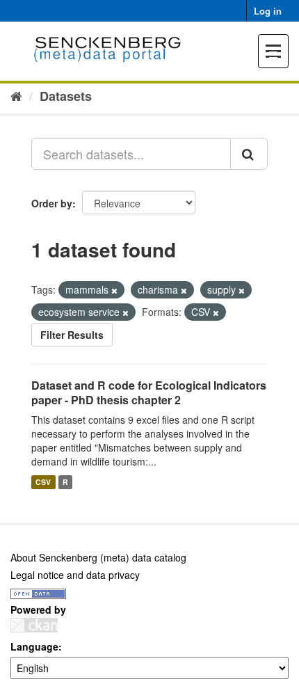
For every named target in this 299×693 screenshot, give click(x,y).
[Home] (16, 95)
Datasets (66, 96)
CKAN (34, 625)
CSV (43, 482)
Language (34, 646)
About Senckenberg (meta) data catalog (98, 557)
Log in (268, 10)
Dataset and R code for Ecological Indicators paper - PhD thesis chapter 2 (148, 392)
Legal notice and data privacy (75, 575)
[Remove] (114, 290)
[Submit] (249, 154)
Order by (51, 203)
